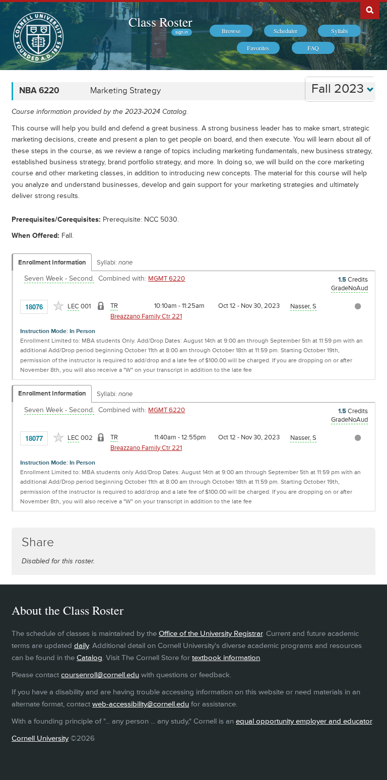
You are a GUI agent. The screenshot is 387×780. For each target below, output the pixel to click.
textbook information (226, 658)
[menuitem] (231, 31)
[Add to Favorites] (58, 305)
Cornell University (40, 738)
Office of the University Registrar (211, 633)
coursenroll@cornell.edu (100, 675)
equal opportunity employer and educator (304, 721)
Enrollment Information (52, 262)
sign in (181, 32)
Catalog (89, 658)
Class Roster (160, 21)
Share (38, 542)
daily (81, 646)
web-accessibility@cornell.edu (140, 704)
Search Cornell (369, 9)
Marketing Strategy (125, 91)
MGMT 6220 (166, 279)
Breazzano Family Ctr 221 (146, 316)
